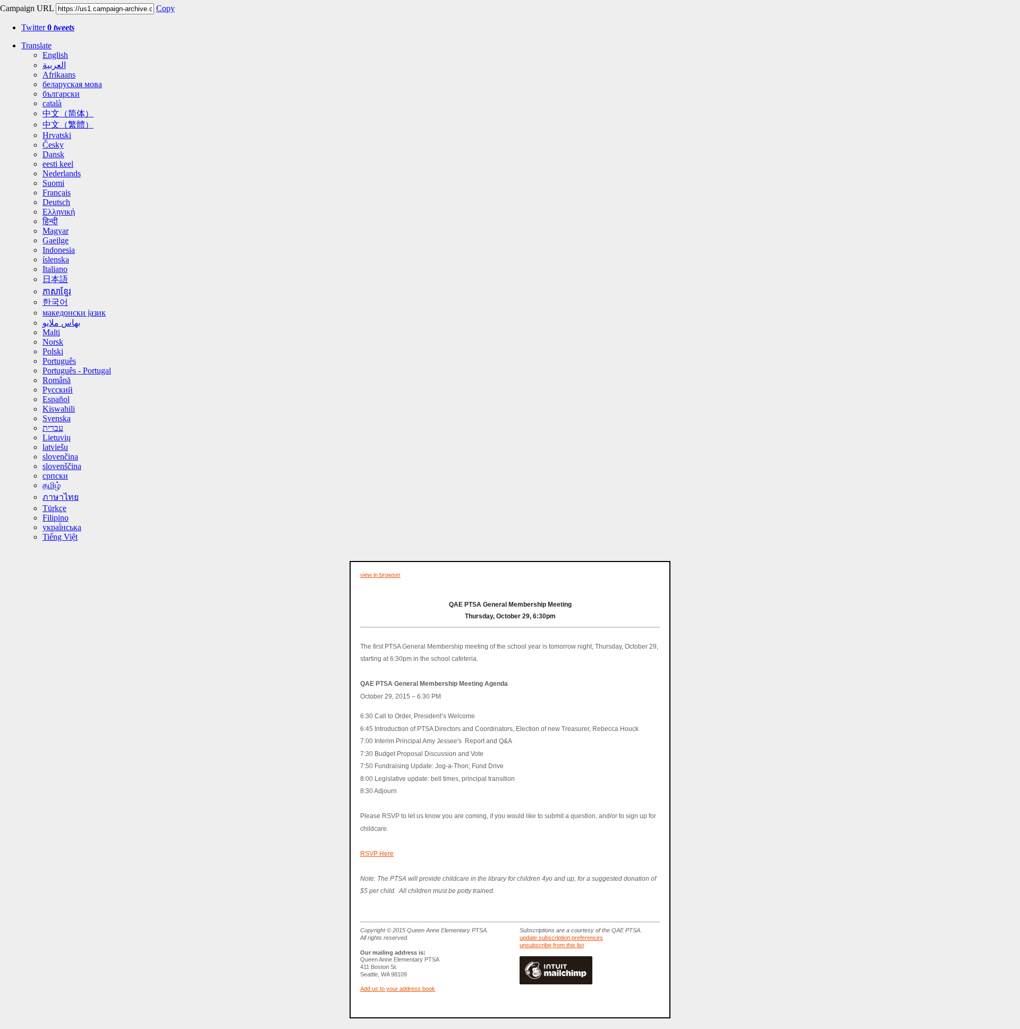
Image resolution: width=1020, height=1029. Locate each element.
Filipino (55, 517)
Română (56, 380)
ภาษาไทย (60, 496)
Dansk (53, 154)
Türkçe (54, 508)
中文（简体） (68, 113)
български (61, 93)
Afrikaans (58, 74)
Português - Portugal (76, 370)
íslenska (55, 259)
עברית (52, 427)
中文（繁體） (68, 124)
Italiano (54, 269)
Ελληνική (58, 211)
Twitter (47, 27)
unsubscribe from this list (552, 945)
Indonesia (58, 249)
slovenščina (61, 466)
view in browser (380, 575)
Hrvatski (56, 135)
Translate (36, 45)
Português (59, 360)
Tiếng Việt (60, 536)
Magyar (55, 230)
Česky (53, 144)
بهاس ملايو (61, 322)
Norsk (52, 341)
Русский (57, 389)
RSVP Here (377, 853)
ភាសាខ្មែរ (56, 291)
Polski (52, 351)
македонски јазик (74, 312)
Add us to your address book (397, 988)
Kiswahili (58, 408)
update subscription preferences (561, 937)
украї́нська (61, 527)
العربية (54, 65)
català (52, 103)
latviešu (55, 447)
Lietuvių (56, 437)
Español (56, 399)
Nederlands (61, 173)
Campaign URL (27, 8)
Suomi (53, 183)
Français (56, 192)
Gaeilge (55, 240)
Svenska (56, 418)
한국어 (55, 302)
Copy (165, 8)
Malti (51, 332)
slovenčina (60, 456)
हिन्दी (50, 221)
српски (55, 475)
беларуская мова (72, 84)
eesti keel (57, 163)
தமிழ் (51, 485)
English (55, 54)
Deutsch (56, 202)
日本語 (55, 279)
